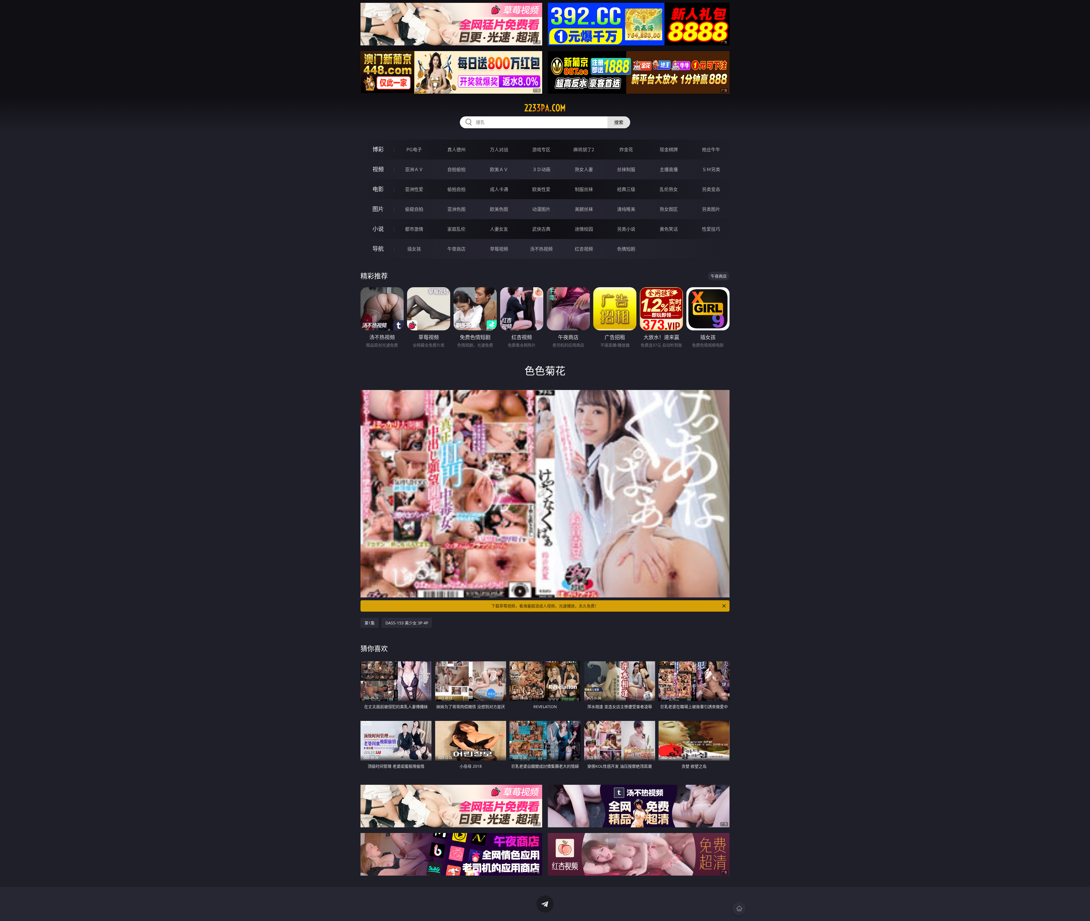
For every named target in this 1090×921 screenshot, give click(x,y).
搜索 (618, 122)
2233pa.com (545, 108)
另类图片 (711, 209)
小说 (378, 229)
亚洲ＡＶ (414, 169)
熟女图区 (669, 209)
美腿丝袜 (584, 209)
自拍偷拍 (456, 169)
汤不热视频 (541, 249)
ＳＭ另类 (711, 169)
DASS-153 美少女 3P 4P (406, 623)
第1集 (369, 623)
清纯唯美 (626, 209)
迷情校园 (584, 229)
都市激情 (414, 229)
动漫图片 (541, 209)
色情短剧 (626, 249)
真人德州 (456, 149)
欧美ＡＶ (499, 169)
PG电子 (414, 149)
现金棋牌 (669, 149)
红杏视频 (584, 249)
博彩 (378, 149)
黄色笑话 (669, 229)
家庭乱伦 (456, 229)
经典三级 (626, 189)
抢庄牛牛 (711, 149)
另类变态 (711, 189)
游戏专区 (541, 149)
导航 (378, 249)
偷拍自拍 (456, 189)
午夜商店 (456, 249)
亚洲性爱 (414, 189)
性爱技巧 (711, 229)
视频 (378, 169)
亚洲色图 (456, 209)
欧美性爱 (541, 189)
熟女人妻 (584, 169)
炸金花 (626, 149)
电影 (378, 189)
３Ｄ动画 (541, 169)
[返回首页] (739, 908)
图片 (378, 209)
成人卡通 (499, 189)
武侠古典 (541, 229)
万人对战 (499, 149)
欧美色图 (499, 209)
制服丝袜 (584, 189)
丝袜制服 (626, 169)
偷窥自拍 (414, 209)
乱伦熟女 (669, 189)
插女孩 (414, 249)
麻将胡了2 (583, 149)
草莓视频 (499, 249)
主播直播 (669, 169)
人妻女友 (499, 229)
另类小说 (626, 229)
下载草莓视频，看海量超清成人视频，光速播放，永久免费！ (545, 606)
